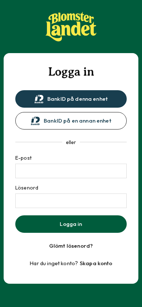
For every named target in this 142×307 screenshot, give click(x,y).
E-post (23, 158)
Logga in (71, 223)
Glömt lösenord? (71, 245)
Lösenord (26, 187)
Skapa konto (96, 263)
